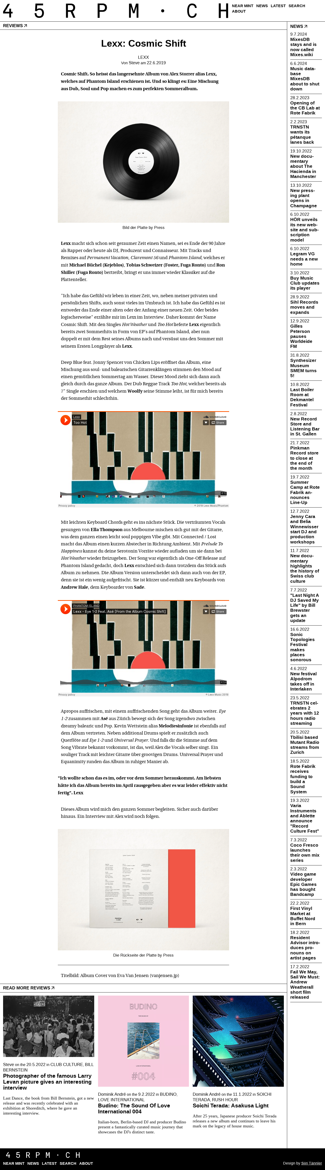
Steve (134, 63)
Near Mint (242, 6)
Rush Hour (225, 1100)
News (262, 6)
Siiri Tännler (311, 1163)
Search (297, 6)
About (239, 11)
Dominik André (112, 1094)
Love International (121, 1100)
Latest (278, 6)
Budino (168, 1094)
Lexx (143, 57)
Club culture (66, 1064)
